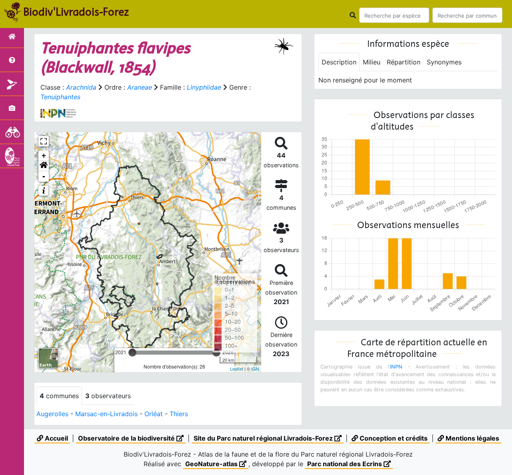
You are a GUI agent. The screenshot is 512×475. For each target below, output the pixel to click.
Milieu (371, 62)
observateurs (108, 396)
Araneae (139, 87)
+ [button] (44, 155)
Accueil (55, 438)
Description (339, 62)
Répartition (403, 62)
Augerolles (52, 414)
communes (59, 396)
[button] (43, 166)
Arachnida (81, 87)
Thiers (179, 414)
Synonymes (444, 62)
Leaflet (236, 368)
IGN (255, 368)
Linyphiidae (204, 87)
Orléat (153, 414)
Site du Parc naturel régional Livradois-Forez (264, 438)
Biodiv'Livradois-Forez (76, 11)
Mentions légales (471, 438)
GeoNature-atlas (212, 464)
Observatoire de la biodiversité (127, 438)
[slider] (132, 353)
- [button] (44, 176)
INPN (396, 367)
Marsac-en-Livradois (106, 414)
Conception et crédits (393, 438)
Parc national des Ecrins (345, 464)
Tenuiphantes (60, 97)
